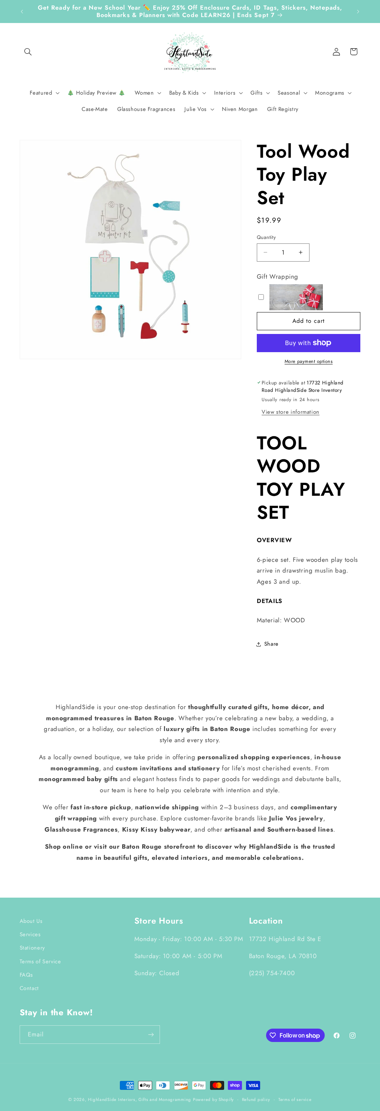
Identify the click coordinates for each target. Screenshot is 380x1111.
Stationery (32, 948)
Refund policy (256, 1099)
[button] (28, 51)
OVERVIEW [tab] (274, 540)
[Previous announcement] (22, 11)
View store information (291, 412)
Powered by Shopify (213, 1099)
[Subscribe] (150, 1034)
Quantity (266, 237)
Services (30, 934)
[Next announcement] (358, 11)
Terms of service (295, 1099)
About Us (31, 921)
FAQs (26, 975)
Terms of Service (40, 961)
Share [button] (271, 644)
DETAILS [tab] (269, 601)
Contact (29, 988)
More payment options (309, 361)
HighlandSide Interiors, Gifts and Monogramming (139, 1099)
